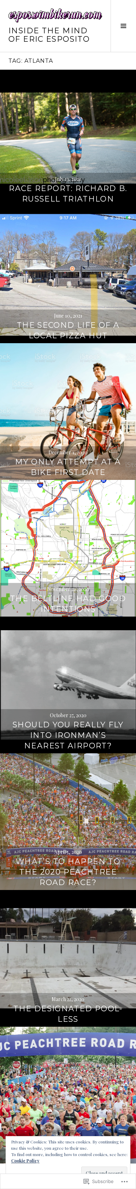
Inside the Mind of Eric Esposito (49, 35)
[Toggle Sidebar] (123, 26)
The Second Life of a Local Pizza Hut (68, 330)
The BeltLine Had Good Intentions (68, 604)
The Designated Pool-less (68, 1014)
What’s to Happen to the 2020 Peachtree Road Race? (68, 872)
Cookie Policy (25, 1160)
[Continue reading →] (68, 138)
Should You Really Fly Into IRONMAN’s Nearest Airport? (68, 735)
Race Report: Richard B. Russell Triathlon (68, 194)
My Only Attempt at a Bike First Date (68, 467)
